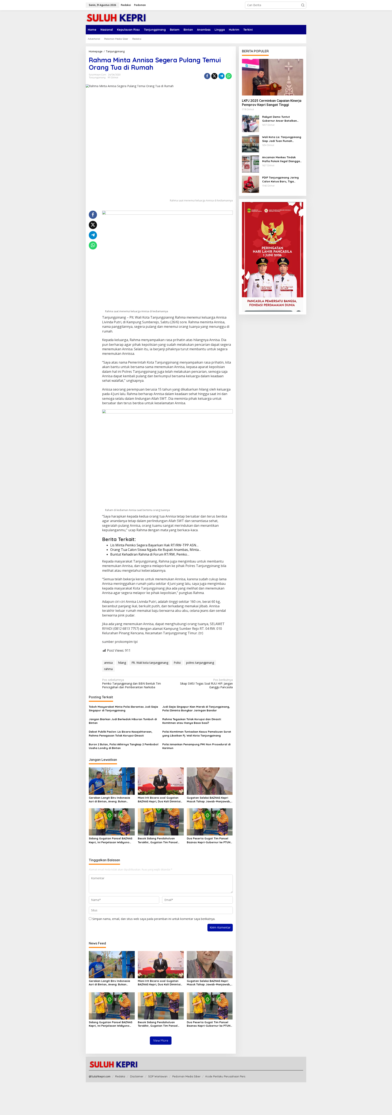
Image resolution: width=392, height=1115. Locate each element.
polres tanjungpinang (200, 663)
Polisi (177, 663)
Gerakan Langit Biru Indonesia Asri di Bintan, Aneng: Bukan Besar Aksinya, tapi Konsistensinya (109, 799)
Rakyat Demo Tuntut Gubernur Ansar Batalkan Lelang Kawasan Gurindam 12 (282, 118)
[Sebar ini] (207, 76)
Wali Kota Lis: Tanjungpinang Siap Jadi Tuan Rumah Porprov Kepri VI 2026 (281, 139)
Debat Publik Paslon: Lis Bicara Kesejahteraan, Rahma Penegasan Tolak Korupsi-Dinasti (120, 733)
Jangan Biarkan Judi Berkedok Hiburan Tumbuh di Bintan (123, 721)
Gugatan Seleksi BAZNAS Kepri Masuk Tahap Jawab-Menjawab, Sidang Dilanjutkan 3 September (209, 799)
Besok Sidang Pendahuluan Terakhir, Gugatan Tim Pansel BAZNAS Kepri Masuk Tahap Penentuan (158, 840)
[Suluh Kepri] (116, 17)
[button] (302, 5)
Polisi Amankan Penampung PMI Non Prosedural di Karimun (196, 746)
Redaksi (120, 1076)
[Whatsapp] (229, 76)
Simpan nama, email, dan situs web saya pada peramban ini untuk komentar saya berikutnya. (153, 919)
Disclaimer (136, 1076)
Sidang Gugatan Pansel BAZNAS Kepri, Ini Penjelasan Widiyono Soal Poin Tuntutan (110, 840)
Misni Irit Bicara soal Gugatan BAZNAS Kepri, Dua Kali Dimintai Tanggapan (159, 799)
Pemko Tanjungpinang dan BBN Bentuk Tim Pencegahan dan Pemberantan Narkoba (131, 683)
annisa (108, 663)
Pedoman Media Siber (186, 1076)
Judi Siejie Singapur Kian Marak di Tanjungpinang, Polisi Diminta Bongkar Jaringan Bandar (196, 708)
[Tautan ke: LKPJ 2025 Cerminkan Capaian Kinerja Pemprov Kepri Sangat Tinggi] (272, 77)
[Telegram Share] (221, 76)
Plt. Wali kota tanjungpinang (149, 663)
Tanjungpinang (97, 77)
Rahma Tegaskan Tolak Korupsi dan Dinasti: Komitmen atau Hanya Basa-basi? (191, 721)
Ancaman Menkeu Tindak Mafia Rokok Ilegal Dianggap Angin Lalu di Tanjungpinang (282, 159)
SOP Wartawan (157, 1076)
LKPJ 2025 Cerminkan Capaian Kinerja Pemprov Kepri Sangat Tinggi (271, 102)
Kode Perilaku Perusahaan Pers (225, 1076)
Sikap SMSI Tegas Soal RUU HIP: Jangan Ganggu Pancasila (206, 683)
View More (160, 1040)
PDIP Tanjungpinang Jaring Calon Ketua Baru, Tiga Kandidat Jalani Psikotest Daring (280, 179)
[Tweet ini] (214, 76)
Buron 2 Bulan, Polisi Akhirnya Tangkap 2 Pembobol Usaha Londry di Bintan (123, 746)
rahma (108, 669)
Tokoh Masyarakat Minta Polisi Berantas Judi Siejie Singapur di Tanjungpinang (123, 708)
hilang (122, 663)
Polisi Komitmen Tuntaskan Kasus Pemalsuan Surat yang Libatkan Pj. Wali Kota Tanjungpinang (196, 733)
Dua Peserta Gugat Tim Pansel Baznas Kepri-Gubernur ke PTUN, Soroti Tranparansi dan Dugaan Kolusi (209, 840)
